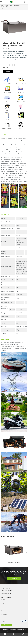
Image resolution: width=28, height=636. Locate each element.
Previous (1, 551)
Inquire (8, 71)
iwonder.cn (22, 631)
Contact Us (14, 578)
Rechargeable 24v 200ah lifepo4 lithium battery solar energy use (14, 562)
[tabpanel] (14, 27)
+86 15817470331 (9, 590)
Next (26, 551)
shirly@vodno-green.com (10, 588)
